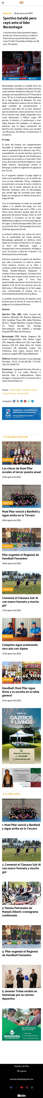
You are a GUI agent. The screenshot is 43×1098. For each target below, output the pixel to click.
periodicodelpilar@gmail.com (21, 1079)
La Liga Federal (9, 393)
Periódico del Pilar (21, 1066)
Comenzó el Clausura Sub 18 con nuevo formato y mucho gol (20, 602)
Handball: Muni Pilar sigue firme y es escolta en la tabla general (20, 692)
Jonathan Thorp (29, 390)
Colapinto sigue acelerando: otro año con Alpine (20, 647)
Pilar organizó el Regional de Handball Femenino (20, 556)
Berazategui (15, 390)
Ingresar (22, 1071)
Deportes (7, 13)
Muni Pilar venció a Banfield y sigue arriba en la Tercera (21, 513)
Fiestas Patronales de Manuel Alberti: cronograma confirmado (20, 912)
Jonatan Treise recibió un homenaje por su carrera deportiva (19, 995)
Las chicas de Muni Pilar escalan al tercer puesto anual (21, 470)
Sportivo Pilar (23, 393)
